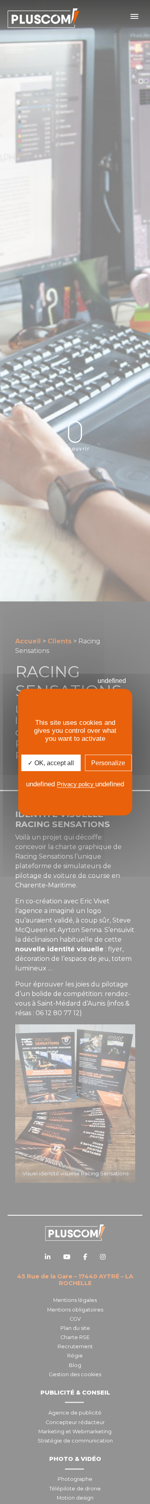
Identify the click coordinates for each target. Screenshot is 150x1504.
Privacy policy (76, 784)
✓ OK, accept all (51, 763)
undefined (112, 680)
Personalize (108, 763)
